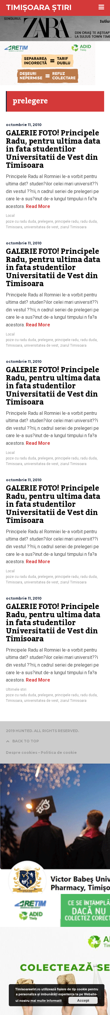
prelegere (45, 221)
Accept (83, 1000)
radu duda (88, 221)
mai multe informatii (46, 1000)
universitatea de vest (41, 227)
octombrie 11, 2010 (24, 125)
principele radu (67, 221)
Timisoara (14, 227)
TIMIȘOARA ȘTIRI (39, 7)
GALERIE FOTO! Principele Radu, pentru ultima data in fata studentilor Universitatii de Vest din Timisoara (53, 149)
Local (10, 216)
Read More (37, 206)
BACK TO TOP (25, 741)
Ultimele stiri (16, 689)
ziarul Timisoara (73, 227)
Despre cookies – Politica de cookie (41, 752)
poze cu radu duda (21, 221)
